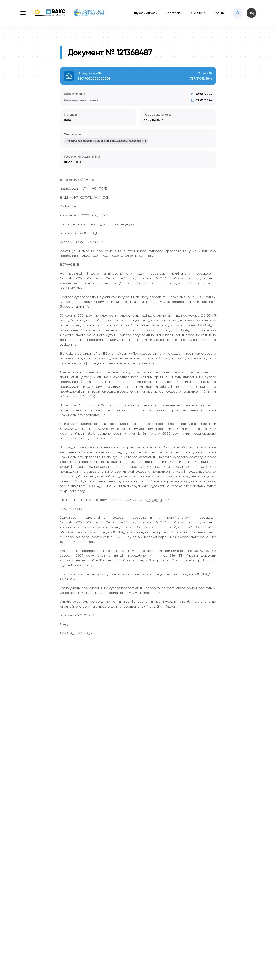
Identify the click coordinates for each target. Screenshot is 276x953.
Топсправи (173, 13)
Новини (219, 13)
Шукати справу (145, 13)
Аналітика (197, 13)
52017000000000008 (94, 78)
